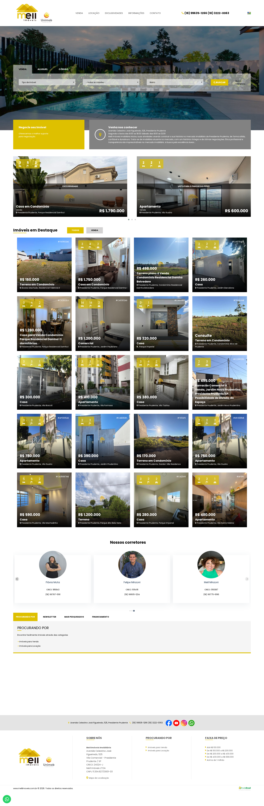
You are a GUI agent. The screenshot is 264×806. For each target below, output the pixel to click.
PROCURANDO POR (25, 616)
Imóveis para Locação (30, 646)
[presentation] (11, 78)
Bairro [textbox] (152, 82)
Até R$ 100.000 (214, 747)
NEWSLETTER (49, 616)
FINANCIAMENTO (100, 616)
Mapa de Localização (99, 778)
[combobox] (47, 82)
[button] (128, 219)
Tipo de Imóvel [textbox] (29, 82)
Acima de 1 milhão (215, 760)
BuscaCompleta (240, 82)
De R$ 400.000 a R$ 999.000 (220, 757)
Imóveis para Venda (28, 641)
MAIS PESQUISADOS (74, 616)
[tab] (130, 610)
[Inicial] (33, 13)
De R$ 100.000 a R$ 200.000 (220, 750)
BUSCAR (221, 82)
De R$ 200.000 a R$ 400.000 (220, 753)
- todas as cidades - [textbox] (95, 82)
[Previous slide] (17, 579)
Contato (155, 13)
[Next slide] (247, 579)
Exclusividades (114, 13)
